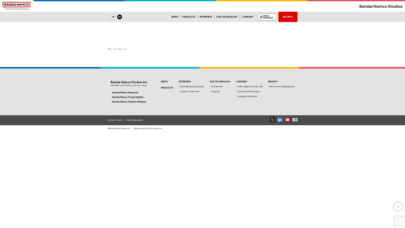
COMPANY (247, 16)
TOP (109, 49)
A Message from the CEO (250, 86)
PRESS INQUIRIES (134, 120)
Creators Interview (189, 91)
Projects (215, 91)
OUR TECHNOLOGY (226, 16)
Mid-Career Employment (282, 86)
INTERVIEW (206, 16)
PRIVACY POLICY (115, 120)
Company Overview (247, 96)
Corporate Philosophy (248, 91)
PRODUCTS (189, 16)
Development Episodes (192, 86)
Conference (217, 86)
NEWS (175, 16)
